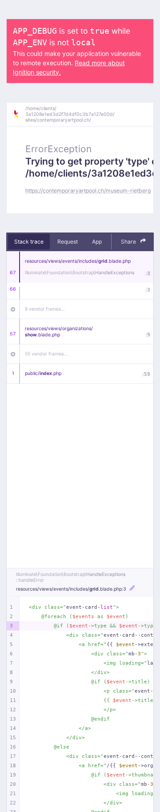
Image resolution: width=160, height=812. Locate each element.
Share (129, 241)
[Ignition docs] (19, 114)
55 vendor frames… (46, 354)
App (97, 241)
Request (67, 241)
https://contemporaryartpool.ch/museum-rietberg (88, 190)
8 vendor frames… (45, 309)
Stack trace (29, 241)
